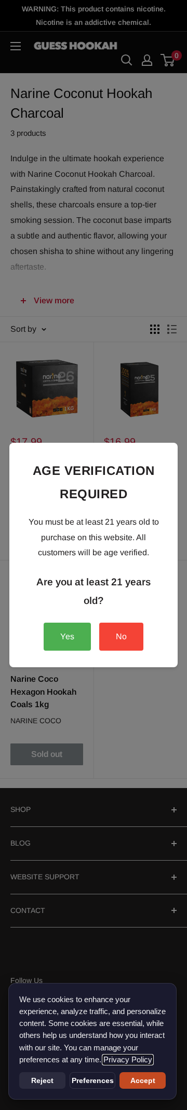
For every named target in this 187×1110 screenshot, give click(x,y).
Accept (142, 1080)
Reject (42, 1080)
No (121, 636)
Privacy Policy (127, 1060)
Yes (67, 636)
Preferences (93, 1080)
